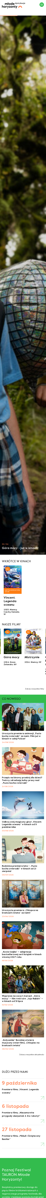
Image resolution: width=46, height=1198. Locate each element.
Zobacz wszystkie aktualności (31, 1054)
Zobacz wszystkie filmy (34, 689)
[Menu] (41, 4)
